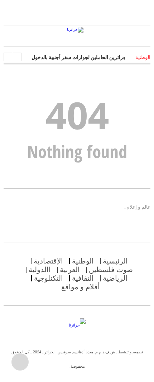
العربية (70, 269)
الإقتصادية (48, 261)
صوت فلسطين (111, 269)
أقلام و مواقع (80, 286)
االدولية (40, 269)
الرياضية (115, 278)
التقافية (83, 278)
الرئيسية (115, 261)
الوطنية (83, 261)
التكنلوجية (48, 278)
